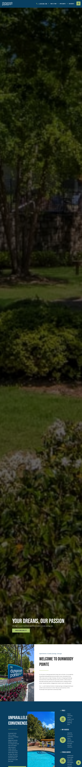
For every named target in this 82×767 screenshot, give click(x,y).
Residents (72, 4)
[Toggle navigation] (78, 3)
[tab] (39, 642)
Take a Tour (53, 4)
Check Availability (21, 630)
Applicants (63, 4)
